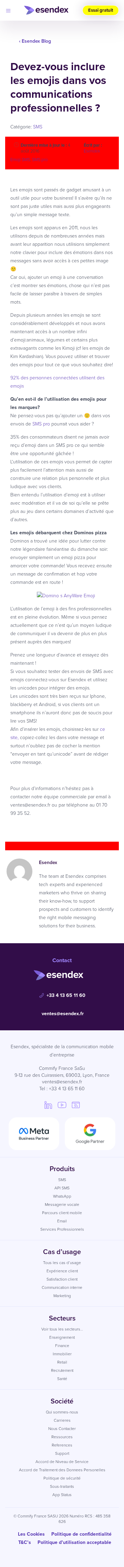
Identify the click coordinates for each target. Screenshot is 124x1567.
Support (62, 1453)
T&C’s (24, 1542)
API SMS (62, 1188)
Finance (62, 1346)
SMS (37, 126)
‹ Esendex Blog (35, 41)
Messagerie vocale (62, 1204)
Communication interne (62, 1287)
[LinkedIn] (48, 1104)
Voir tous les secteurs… (62, 1329)
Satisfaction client (62, 1279)
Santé (62, 1379)
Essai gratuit (100, 10)
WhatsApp (62, 1196)
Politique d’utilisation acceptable (74, 1542)
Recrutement (62, 1370)
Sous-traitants (62, 1486)
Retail (62, 1362)
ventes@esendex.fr (63, 1013)
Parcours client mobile (62, 1213)
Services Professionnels (62, 1229)
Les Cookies (31, 1534)
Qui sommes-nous (62, 1412)
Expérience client (62, 1271)
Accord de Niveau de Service (62, 1462)
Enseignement (62, 1337)
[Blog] (75, 1104)
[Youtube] (62, 1104)
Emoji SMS (20, 159)
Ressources (62, 1437)
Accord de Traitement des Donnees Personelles (62, 1470)
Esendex (92, 151)
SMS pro (40, 159)
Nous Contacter (62, 1429)
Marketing (62, 1296)
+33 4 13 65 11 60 (65, 995)
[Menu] (8, 10)
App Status (62, 1495)
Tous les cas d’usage (62, 1263)
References (62, 1445)
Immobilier (62, 1354)
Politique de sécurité (62, 1478)
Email (62, 1221)
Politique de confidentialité (81, 1534)
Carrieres (62, 1420)
